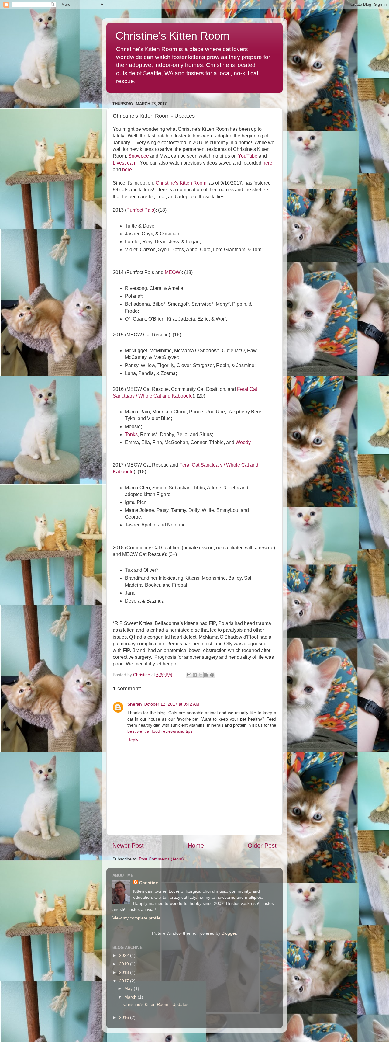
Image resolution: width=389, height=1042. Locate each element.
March (131, 997)
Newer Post (128, 845)
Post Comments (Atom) (161, 858)
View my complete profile (136, 917)
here (267, 162)
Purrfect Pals (140, 210)
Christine (148, 882)
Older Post (262, 845)
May (129, 988)
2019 (124, 963)
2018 (124, 972)
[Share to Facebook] (206, 675)
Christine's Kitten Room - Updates (155, 1004)
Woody (243, 442)
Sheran (134, 704)
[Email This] (189, 675)
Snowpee (138, 155)
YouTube (247, 155)
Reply (132, 739)
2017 (124, 980)
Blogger (229, 933)
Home (196, 845)
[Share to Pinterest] (212, 675)
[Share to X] (201, 675)
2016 (124, 1017)
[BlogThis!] (195, 675)
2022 (124, 955)
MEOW (172, 272)
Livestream (124, 162)
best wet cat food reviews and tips (160, 731)
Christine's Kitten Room (172, 36)
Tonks (131, 434)
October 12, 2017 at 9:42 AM (171, 704)
